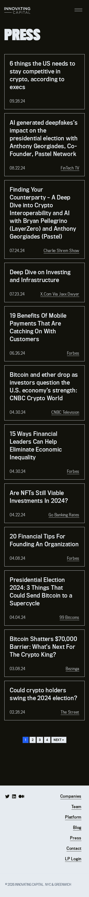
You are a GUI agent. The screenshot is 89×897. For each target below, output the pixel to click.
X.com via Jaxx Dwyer (59, 294)
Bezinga (72, 668)
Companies (70, 796)
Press (75, 838)
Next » (59, 740)
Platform (73, 817)
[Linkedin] (14, 796)
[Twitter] (7, 796)
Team (76, 806)
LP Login (73, 858)
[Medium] (21, 796)
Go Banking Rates (64, 515)
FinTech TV (70, 168)
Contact (74, 848)
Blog (77, 827)
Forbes (73, 353)
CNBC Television (65, 412)
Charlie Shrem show (61, 250)
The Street (70, 712)
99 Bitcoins (69, 617)
